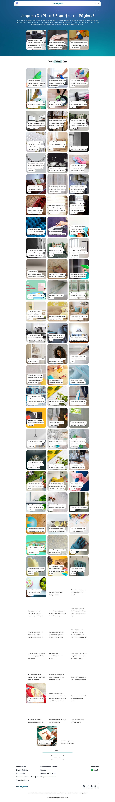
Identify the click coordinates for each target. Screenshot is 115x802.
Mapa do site (84, 793)
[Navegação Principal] (99, 4)
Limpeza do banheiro (48, 777)
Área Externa (21, 767)
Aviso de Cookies (61, 793)
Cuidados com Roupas (49, 767)
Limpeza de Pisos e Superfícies (27, 777)
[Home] (58, 4)
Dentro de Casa (22, 770)
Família (43, 770)
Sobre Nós (95, 767)
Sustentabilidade (22, 780)
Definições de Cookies (73, 793)
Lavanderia (20, 774)
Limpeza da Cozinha (48, 774)
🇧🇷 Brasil (94, 770)
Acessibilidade (43, 793)
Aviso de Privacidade (33, 793)
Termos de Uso (52, 793)
